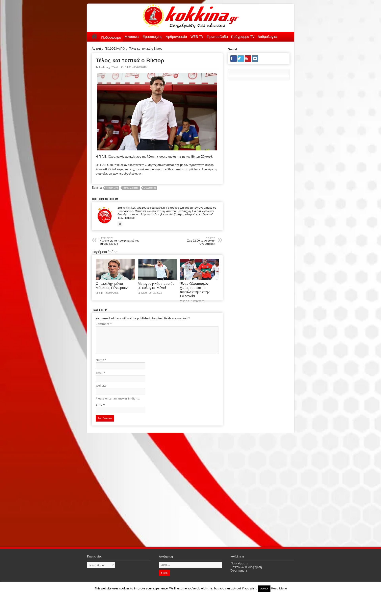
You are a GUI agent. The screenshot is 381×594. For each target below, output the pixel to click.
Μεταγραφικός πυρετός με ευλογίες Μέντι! (156, 286)
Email (101, 372)
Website (101, 385)
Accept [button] (264, 588)
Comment (104, 324)
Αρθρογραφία (176, 37)
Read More (279, 588)
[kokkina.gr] (191, 15)
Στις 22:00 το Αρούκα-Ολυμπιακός (201, 240)
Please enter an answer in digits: (118, 398)
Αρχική (94, 36)
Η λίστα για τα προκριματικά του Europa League (120, 240)
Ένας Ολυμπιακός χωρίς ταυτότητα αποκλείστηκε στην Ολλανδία (195, 290)
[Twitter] (241, 58)
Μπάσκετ (132, 37)
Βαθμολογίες (268, 37)
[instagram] (255, 58)
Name (101, 360)
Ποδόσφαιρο (111, 37)
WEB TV (196, 37)
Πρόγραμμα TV (242, 37)
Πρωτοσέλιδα (217, 37)
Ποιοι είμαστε (239, 563)
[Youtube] (248, 58)
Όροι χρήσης (239, 570)
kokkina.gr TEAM (108, 67)
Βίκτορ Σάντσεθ (130, 188)
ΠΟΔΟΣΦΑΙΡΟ (115, 48)
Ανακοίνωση (112, 188)
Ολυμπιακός (150, 188)
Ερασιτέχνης (152, 37)
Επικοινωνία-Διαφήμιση (246, 567)
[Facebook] (233, 58)
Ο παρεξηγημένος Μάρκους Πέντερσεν (112, 286)
